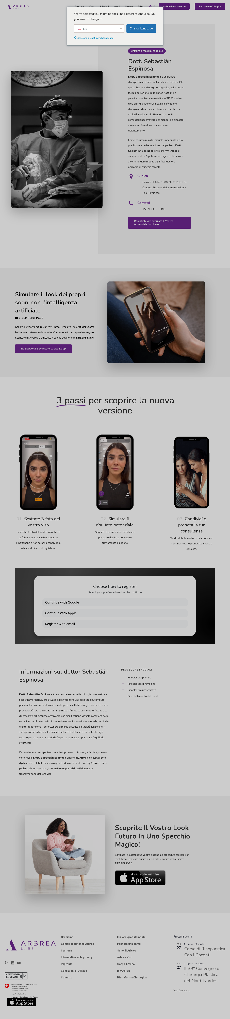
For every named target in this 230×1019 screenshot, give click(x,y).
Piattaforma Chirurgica (132, 977)
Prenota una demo (129, 943)
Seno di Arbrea (126, 950)
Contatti (143, 203)
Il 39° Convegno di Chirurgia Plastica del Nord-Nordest (202, 975)
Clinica (142, 176)
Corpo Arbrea (126, 964)
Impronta (66, 964)
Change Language (141, 28)
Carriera (66, 950)
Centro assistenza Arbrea (77, 943)
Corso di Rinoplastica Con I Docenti (204, 952)
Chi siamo (67, 937)
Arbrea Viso (124, 957)
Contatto (66, 977)
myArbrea (123, 970)
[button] (159, 223)
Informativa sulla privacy (76, 957)
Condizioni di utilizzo (74, 970)
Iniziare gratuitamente (131, 937)
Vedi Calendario (181, 990)
